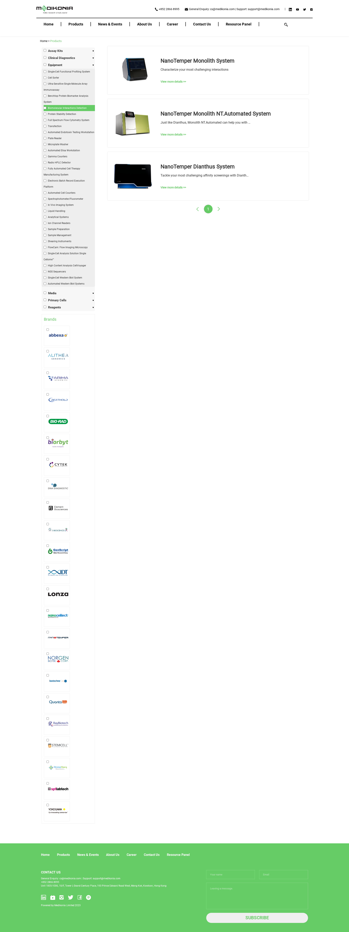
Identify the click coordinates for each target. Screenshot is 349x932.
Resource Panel (238, 24)
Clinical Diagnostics (61, 58)
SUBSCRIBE (257, 917)
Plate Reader (55, 138)
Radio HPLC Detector (59, 162)
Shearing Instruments (59, 241)
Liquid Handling (56, 211)
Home (49, 24)
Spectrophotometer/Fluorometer (65, 199)
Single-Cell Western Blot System (65, 277)
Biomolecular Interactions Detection (67, 108)
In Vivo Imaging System (61, 205)
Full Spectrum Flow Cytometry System (68, 120)
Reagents (54, 307)
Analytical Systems (58, 217)
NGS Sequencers (57, 271)
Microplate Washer (58, 144)
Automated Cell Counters (61, 192)
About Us (144, 24)
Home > (45, 41)
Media (52, 293)
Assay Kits (55, 51)
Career (172, 24)
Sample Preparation (59, 229)
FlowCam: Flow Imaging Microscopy (68, 247)
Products (75, 24)
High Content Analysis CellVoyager (67, 265)
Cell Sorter (53, 77)
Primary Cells (57, 300)
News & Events (110, 24)
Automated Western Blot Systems (66, 283)
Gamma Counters (57, 156)
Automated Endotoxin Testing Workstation (71, 132)
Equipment (55, 65)
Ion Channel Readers (59, 223)
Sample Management (59, 235)
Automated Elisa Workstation (64, 150)
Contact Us (202, 24)
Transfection (55, 126)
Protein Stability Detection (62, 114)
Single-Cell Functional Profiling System (69, 71)
